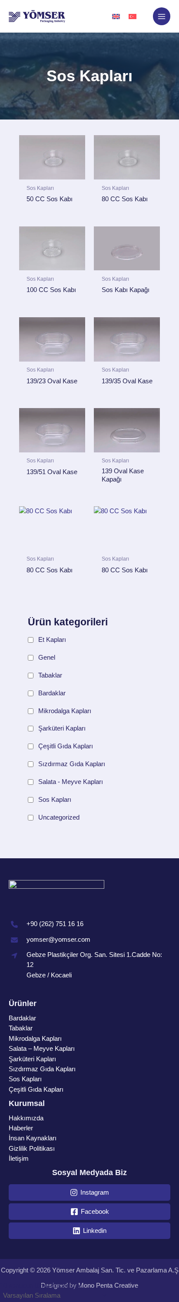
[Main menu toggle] (161, 16)
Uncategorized (59, 817)
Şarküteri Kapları (62, 728)
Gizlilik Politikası (32, 1148)
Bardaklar (52, 693)
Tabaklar (50, 675)
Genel (46, 657)
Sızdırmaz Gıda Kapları (71, 764)
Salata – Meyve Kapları (42, 1048)
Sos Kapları (54, 799)
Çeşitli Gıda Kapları (65, 746)
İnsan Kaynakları (32, 1138)
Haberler (21, 1128)
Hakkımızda (26, 1118)
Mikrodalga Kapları (64, 710)
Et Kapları (52, 639)
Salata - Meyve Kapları (70, 781)
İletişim (19, 1158)
